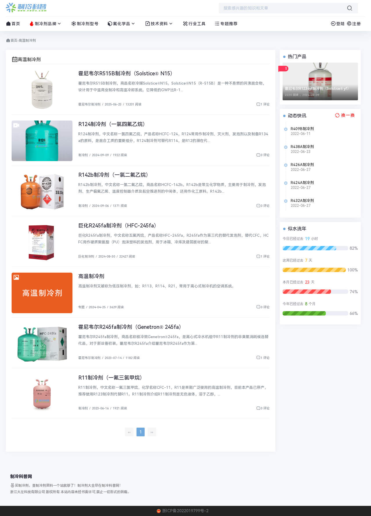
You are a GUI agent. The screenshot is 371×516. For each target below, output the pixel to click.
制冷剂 (83, 155)
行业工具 (197, 23)
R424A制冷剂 (302, 182)
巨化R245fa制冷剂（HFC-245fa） (118, 226)
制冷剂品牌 (46, 23)
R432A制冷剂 (302, 200)
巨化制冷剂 (86, 256)
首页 (16, 23)
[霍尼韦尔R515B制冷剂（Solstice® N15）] (42, 90)
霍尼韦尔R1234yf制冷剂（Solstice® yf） (318, 89)
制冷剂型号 (88, 23)
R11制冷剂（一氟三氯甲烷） (111, 378)
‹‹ (129, 432)
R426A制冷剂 (302, 165)
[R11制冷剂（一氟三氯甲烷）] (42, 394)
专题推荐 (229, 23)
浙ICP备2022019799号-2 (185, 510)
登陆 (340, 23)
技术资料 (159, 23)
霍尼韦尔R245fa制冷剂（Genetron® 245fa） (131, 327)
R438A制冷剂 (302, 147)
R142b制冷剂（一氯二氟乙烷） (114, 175)
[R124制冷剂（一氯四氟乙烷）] (42, 141)
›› (151, 432)
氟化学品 (121, 23)
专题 (81, 307)
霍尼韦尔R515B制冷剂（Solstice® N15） (126, 73)
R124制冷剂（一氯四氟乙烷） (113, 124)
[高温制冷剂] (42, 293)
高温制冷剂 (91, 276)
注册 (356, 23)
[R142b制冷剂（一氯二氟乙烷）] (42, 191)
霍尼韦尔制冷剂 (89, 104)
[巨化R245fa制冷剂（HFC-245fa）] (42, 242)
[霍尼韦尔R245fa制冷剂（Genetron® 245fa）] (42, 343)
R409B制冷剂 (302, 129)
